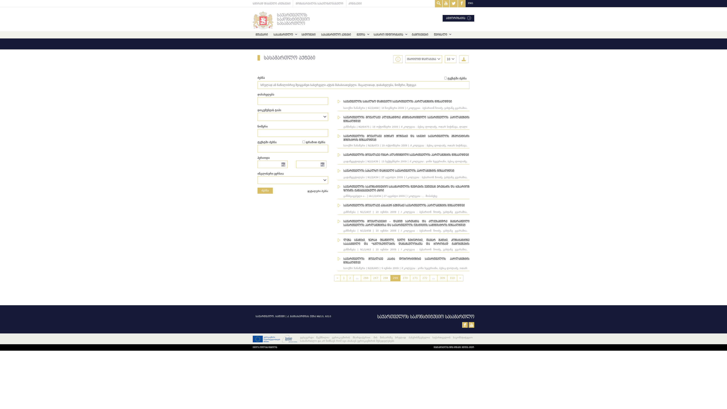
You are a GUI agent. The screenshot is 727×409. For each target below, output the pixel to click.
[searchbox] (260, 117)
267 (375, 278)
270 (405, 278)
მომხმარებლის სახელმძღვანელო (319, 3)
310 (452, 278)
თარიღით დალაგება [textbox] (421, 59)
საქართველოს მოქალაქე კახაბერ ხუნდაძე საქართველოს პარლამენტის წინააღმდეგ (404, 205)
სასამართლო (283, 34)
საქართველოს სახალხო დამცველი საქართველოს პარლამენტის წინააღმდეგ (398, 170)
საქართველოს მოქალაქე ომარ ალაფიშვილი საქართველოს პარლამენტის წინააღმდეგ (406, 155)
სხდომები (309, 34)
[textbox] (293, 179)
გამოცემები (420, 34)
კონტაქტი (355, 3)
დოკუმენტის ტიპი (269, 110)
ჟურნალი (440, 34)
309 (442, 278)
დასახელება (265, 94)
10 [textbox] (448, 59)
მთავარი (262, 34)
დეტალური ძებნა (317, 191)
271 (415, 278)
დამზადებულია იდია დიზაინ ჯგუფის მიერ (454, 347)
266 (365, 278)
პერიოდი (263, 158)
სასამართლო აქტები (336, 34)
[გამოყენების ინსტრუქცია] (398, 59)
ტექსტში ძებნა (457, 78)
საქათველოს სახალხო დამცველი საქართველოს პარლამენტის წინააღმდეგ (397, 101)
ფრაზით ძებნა (315, 142)
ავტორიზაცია (455, 18)
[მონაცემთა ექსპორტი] (463, 59)
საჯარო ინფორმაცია (388, 34)
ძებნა (261, 78)
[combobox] (450, 59)
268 (385, 278)
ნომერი (262, 126)
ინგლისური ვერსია (270, 173)
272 (424, 278)
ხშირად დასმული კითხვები (272, 3)
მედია (361, 34)
